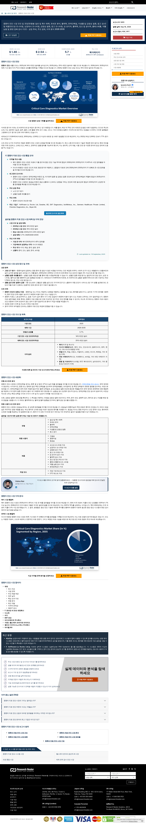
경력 (30, 2)
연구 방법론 (12, 35)
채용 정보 (13, 794)
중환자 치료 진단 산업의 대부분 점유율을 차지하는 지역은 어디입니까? (29, 713)
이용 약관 (13, 800)
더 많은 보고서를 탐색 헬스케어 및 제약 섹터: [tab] (19, 749)
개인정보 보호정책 (16, 807)
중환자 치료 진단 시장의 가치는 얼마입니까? (20, 701)
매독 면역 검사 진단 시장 (65, 760)
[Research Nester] (22, 7)
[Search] (132, 2)
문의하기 (23, 2)
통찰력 (108, 8)
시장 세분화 (117, 67)
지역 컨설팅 (119, 8)
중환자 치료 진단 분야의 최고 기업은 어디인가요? (21, 719)
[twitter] (135, 769)
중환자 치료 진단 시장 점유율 (69, 737)
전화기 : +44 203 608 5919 (51, 807)
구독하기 (131, 782)
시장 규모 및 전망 (119, 64)
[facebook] (129, 769)
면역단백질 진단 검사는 (90, 384)
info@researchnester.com (51, 799)
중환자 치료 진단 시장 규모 (18, 733)
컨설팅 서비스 (97, 8)
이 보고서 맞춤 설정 (71, 488)
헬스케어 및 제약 (11, 13)
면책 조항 (13, 805)
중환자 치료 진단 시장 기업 (54, 741)
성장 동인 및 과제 (119, 60)
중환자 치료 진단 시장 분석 (69, 733)
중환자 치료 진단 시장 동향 (18, 737)
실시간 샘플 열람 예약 (130, 93)
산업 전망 (116, 53)
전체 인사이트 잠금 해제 (56, 213)
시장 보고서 (131, 8)
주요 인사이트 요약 (119, 57)
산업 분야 (85, 8)
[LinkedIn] (16, 487)
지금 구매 (128, 37)
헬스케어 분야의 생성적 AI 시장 (67, 754)
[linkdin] (132, 769)
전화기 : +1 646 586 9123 (115, 796)
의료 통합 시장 (8, 760)
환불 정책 (13, 802)
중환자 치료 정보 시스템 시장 (13, 754)
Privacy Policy (133, 821)
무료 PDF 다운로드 (95, 35)
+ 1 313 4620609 (80, 807)
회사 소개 (14, 2)
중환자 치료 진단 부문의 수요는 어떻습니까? (20, 707)
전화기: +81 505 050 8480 (83, 796)
